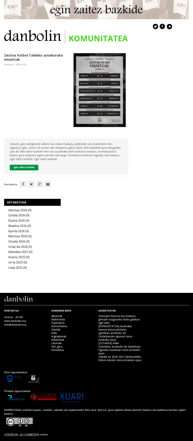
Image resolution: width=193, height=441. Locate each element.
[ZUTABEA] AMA (108, 343)
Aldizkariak (57, 339)
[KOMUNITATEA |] (32, 35)
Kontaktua (57, 350)
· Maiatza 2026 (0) (19, 226)
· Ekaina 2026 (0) (18, 221)
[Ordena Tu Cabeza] (21, 434)
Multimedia (58, 319)
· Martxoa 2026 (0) (19, 236)
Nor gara (56, 346)
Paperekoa (57, 323)
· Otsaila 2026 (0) (18, 241)
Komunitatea (59, 326)
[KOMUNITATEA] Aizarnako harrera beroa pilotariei (115, 327)
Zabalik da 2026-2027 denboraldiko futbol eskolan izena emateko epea (119, 358)
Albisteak (56, 316)
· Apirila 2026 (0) (18, 231)
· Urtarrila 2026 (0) (19, 247)
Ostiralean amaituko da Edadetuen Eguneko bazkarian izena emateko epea (119, 350)
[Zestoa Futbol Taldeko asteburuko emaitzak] (100, 90)
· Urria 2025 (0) (17, 262)
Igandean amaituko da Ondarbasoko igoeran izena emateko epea (115, 336)
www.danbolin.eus (15, 321)
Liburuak (56, 343)
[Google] (39, 184)
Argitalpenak (58, 336)
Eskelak (55, 329)
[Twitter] (31, 184)
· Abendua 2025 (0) (19, 252)
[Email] (48, 184)
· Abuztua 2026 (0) (19, 210)
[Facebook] (23, 184)
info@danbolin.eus (15, 324)
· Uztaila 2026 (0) (18, 215)
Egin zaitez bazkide (24, 167)
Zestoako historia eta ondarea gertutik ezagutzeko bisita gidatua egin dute (118, 319)
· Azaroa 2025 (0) (18, 257)
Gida (54, 333)
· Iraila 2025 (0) (17, 268)
